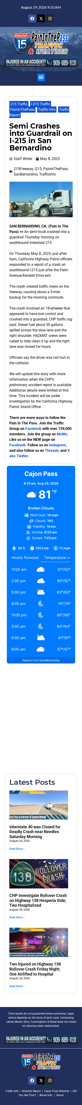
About (60, 1095)
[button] (41, 77)
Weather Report (31, 1091)
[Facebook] (32, 18)
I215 (38, 169)
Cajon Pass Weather (56, 1091)
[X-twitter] (41, 18)
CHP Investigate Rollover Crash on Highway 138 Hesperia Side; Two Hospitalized (38, 900)
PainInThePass (22, 109)
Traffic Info (47, 109)
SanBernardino (26, 174)
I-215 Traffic (40, 104)
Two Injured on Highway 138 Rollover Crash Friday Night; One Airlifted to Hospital (35, 969)
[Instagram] (50, 18)
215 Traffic (19, 104)
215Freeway (23, 169)
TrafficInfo (47, 174)
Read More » (17, 848)
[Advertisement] (41, 718)
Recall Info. (46, 1095)
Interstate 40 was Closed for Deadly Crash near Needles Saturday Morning (34, 831)
